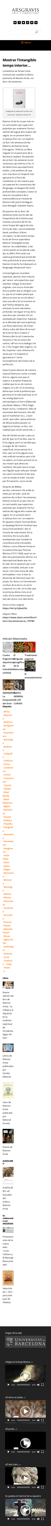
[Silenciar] (38, 1384)
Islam (6, 862)
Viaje (9, 964)
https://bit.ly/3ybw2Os (15, 608)
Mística (7, 893)
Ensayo (7, 816)
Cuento (7, 785)
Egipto (7, 806)
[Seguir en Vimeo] (31, 22)
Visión (7, 967)
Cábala (7, 788)
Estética (8, 820)
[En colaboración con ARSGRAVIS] (8, 1230)
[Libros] (8, 985)
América (8, 722)
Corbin (7, 774)
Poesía (7, 925)
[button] (25, 1376)
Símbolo (8, 953)
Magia (7, 869)
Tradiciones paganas (31, 657)
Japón (7, 865)
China (7, 764)
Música (7, 897)
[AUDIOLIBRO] (8, 1175)
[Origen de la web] (25, 1342)
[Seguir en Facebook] (19, 22)
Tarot (6, 957)
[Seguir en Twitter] (23, 22)
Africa (7, 711)
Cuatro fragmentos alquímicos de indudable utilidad (9, 664)
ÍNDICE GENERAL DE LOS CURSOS (18, 698)
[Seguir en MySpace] (15, 22)
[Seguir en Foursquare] (36, 22)
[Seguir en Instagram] (27, 22)
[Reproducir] (8, 1384)
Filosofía (8, 823)
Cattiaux (8, 760)
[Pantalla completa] (42, 1384)
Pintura (8, 922)
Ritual (7, 936)
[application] (25, 1376)
